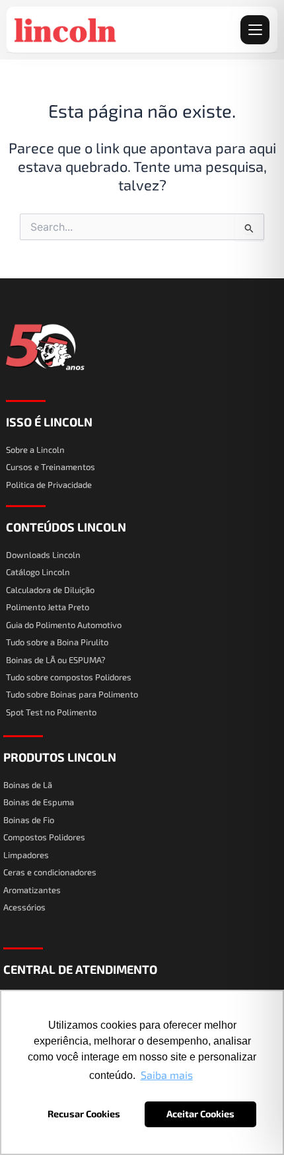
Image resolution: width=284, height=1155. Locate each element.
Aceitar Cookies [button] (200, 1113)
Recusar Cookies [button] (84, 1113)
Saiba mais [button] (167, 1074)
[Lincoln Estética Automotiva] (66, 29)
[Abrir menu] (254, 29)
